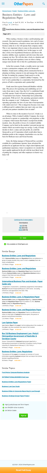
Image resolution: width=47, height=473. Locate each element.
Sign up (23, 415)
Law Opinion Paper (10, 322)
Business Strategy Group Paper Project (15, 396)
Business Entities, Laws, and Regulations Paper (21, 309)
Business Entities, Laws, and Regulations (19, 268)
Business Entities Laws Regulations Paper (16, 382)
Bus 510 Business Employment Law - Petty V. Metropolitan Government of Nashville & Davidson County (20, 336)
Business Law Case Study (11, 386)
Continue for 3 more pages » (23, 220)
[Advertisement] (23, 185)
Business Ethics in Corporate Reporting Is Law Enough (21, 391)
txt (20, 225)
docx (20, 229)
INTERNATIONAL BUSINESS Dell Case (15, 377)
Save (24, 238)
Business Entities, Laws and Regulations (19, 255)
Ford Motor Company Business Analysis (16, 372)
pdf (20, 227)
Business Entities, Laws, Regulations (17, 351)
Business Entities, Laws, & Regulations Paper (21, 297)
